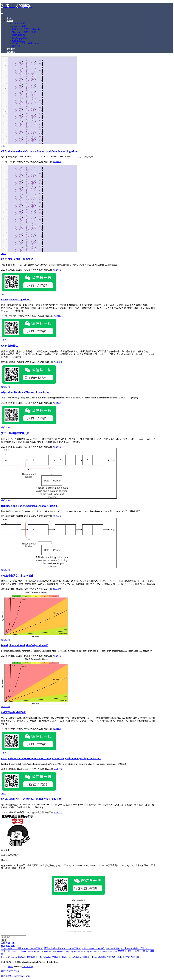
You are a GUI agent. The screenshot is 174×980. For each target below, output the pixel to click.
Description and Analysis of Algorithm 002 (24, 645)
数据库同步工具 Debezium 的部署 (42, 957)
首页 (9, 18)
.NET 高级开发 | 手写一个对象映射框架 (47, 948)
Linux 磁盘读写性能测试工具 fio (107, 957)
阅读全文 (57, 161)
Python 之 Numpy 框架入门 (13, 957)
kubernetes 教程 (19, 26)
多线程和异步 (18, 40)
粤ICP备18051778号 (10, 971)
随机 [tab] (13, 943)
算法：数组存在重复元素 (15, 433)
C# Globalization (66, 957)
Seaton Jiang (27, 966)
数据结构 (5, 387)
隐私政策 (11, 52)
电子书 (10, 20)
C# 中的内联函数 (131, 957)
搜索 (4, 940)
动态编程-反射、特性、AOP (25, 43)
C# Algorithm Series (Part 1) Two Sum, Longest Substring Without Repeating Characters (51, 758)
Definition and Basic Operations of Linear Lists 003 (29, 505)
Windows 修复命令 (83, 957)
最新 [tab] (3, 943)
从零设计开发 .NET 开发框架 (26, 29)
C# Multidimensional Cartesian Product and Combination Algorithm (39, 151)
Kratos (10, 966)
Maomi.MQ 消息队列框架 (24, 32)
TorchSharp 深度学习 (21, 35)
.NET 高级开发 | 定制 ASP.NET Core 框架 (85, 948)
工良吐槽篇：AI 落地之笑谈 (14, 948)
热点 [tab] (8, 943)
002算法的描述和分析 (13, 712)
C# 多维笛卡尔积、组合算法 (17, 259)
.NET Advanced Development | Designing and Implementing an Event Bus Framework (74, 951)
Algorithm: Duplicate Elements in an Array (25, 392)
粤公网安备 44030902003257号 (15, 976)
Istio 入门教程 (18, 23)
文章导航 (11, 49)
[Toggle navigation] (2, 13)
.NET (3, 146)
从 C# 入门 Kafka (20, 37)
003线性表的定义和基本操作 (17, 575)
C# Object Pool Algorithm (15, 299)
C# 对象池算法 (9, 345)
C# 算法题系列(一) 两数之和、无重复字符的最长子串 (31, 798)
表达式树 (16, 46)
